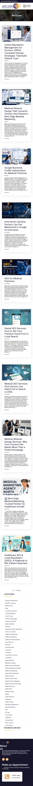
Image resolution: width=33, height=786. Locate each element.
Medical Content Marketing (12, 665)
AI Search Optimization (11, 600)
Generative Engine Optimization (13, 629)
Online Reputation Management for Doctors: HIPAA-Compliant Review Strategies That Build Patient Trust (15, 52)
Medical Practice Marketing (12, 681)
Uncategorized (9, 720)
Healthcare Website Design (12, 639)
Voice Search (9, 725)
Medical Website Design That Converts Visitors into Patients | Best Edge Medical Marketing (16, 114)
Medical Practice (9, 676)
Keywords (8, 645)
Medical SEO (8, 689)
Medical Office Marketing (12, 673)
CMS (6, 608)
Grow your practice (10, 632)
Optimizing (8, 699)
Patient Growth (9, 702)
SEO (6, 710)
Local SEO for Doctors (11, 655)
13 (16, 590)
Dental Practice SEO (10, 621)
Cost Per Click (9, 616)
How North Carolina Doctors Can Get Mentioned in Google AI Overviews (15, 225)
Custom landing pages (11, 619)
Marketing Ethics (9, 660)
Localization (8, 658)
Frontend (7, 626)
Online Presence (9, 697)
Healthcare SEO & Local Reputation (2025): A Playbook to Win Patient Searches (15, 559)
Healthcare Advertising (11, 634)
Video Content (9, 723)
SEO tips (7, 712)
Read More (6, 79)
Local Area (8, 650)
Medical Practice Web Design (13, 684)
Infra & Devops (9, 642)
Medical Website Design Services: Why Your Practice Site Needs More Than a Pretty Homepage (15, 444)
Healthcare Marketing (11, 637)
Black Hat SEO (9, 606)
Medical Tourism (9, 691)
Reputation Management (12, 704)
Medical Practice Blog (11, 678)
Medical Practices (10, 686)
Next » (19, 590)
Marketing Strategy (10, 663)
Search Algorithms (10, 707)
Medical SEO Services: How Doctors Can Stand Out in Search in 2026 (16, 387)
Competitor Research (11, 611)
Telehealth (8, 717)
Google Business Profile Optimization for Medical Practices (15, 170)
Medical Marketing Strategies (13, 668)
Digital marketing (9, 624)
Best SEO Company (10, 603)
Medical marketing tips (11, 671)
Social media (8, 715)
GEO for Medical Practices (13, 280)
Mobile (7, 694)
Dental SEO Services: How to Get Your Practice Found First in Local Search (16, 332)
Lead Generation (9, 647)
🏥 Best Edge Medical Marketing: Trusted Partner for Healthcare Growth (14, 502)
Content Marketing (10, 613)
